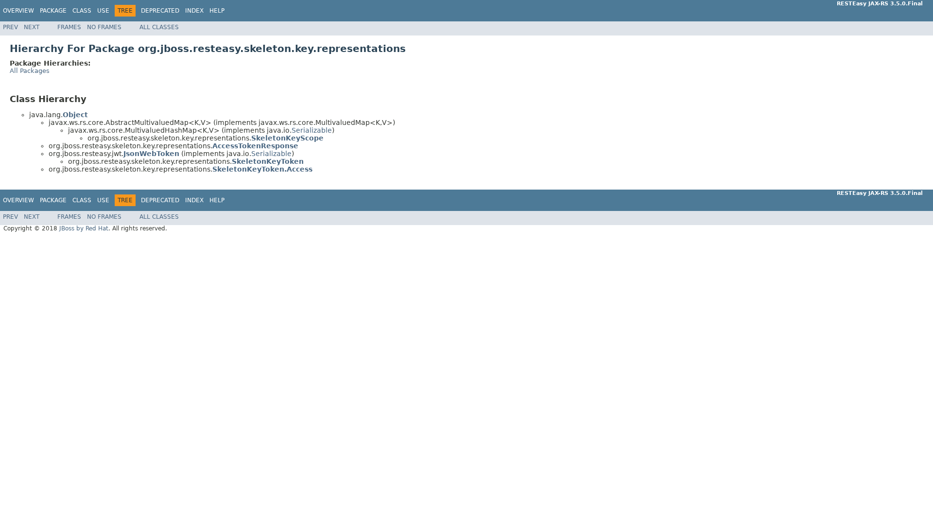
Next (31, 27)
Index (194, 10)
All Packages (30, 70)
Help (217, 10)
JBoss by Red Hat (83, 228)
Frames (69, 27)
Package (53, 10)
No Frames (104, 27)
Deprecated (160, 10)
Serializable (312, 130)
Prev (10, 27)
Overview (18, 10)
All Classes (159, 27)
